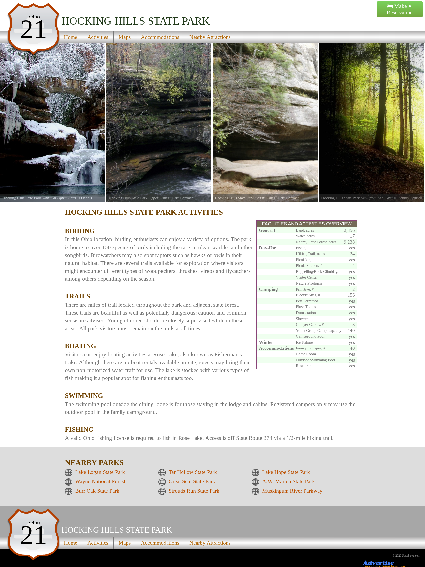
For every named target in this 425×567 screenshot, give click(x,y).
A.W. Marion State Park (288, 481)
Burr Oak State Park (97, 491)
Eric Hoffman (183, 198)
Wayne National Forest (100, 481)
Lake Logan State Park (100, 472)
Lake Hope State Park (286, 472)
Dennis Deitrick (409, 198)
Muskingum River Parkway (292, 491)
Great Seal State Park (192, 481)
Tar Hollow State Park (193, 472)
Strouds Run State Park (194, 491)
